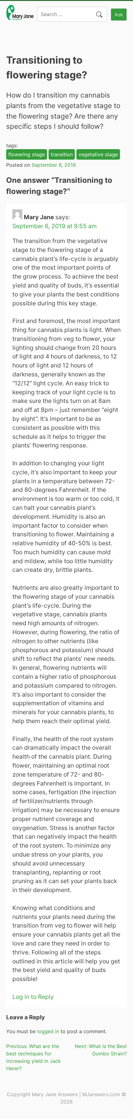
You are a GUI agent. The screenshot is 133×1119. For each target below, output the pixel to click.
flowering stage (26, 154)
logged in (48, 1031)
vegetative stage (98, 154)
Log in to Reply (33, 996)
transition (62, 154)
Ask (118, 14)
